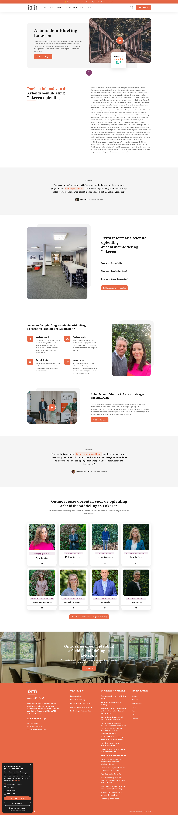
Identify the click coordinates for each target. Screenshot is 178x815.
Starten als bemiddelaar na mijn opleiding (111, 703)
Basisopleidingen (76, 696)
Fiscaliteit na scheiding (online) (111, 774)
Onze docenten (71, 7)
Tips (133, 714)
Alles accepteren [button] (17, 798)
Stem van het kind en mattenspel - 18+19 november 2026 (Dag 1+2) (112, 718)
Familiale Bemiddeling (77, 700)
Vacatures (135, 718)
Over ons (60, 7)
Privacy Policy (147, 811)
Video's (82, 7)
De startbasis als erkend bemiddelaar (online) (113, 697)
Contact (134, 696)
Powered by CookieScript (17, 810)
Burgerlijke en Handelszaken (80, 703)
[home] (32, 8)
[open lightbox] (52, 407)
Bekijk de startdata (99, 420)
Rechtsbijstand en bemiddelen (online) (113, 755)
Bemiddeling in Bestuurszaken (80, 711)
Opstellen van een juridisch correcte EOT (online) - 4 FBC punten (113, 769)
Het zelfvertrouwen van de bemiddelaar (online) (110, 744)
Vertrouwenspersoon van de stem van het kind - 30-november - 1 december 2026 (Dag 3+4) (113, 710)
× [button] (30, 765)
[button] (17, 808)
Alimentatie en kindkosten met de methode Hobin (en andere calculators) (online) (112, 761)
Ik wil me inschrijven (43, 57)
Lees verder (16, 780)
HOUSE (52, 7)
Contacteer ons (143, 8)
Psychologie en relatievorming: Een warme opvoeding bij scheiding (113, 787)
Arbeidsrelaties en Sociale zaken (81, 707)
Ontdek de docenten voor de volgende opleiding (89, 617)
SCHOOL (44, 7)
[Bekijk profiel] (42, 537)
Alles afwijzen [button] (17, 803)
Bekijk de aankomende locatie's (114, 288)
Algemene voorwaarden (135, 811)
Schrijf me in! (89, 668)
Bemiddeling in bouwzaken (110, 799)
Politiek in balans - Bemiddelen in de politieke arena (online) (113, 750)
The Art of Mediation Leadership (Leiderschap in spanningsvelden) (112, 738)
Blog (89, 7)
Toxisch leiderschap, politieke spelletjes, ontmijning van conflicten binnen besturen (113, 780)
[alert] (17, 788)
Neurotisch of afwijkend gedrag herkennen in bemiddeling (111, 794)
